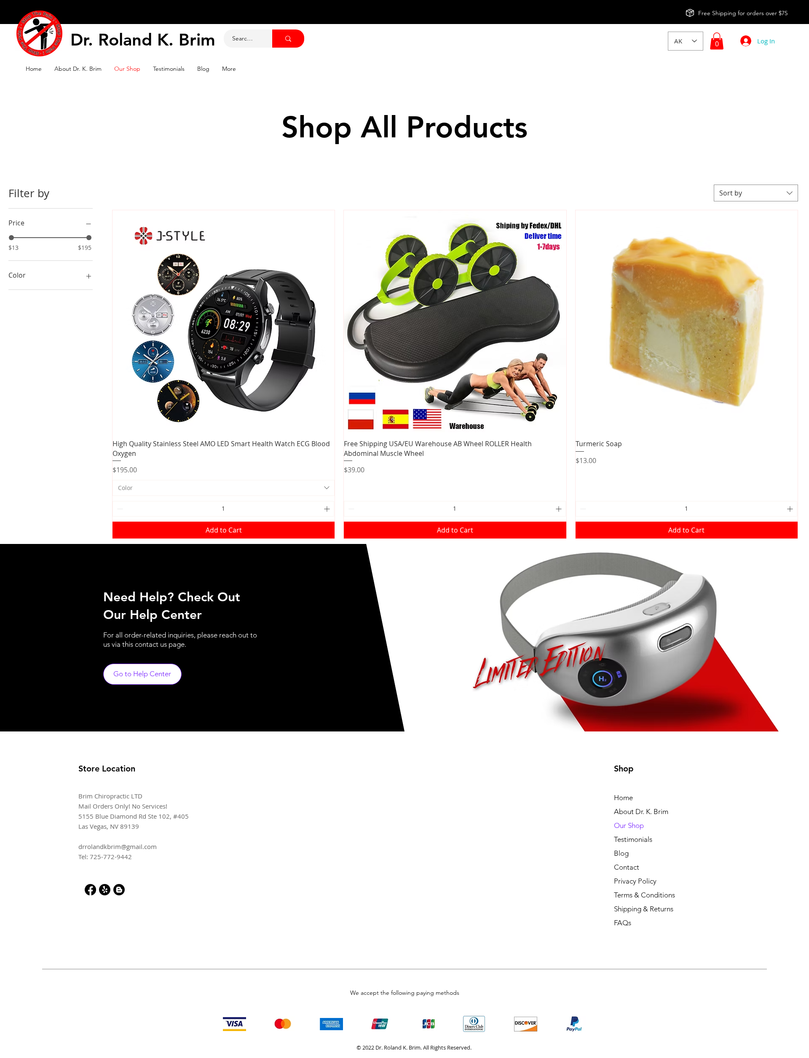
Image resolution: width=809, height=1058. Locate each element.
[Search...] (288, 38)
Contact (626, 867)
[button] (717, 41)
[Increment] (327, 508)
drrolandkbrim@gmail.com (117, 846)
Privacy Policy (635, 881)
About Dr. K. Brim (641, 811)
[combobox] (756, 193)
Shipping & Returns (643, 909)
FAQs (622, 923)
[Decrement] (119, 508)
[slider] (11, 238)
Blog (621, 853)
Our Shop (629, 825)
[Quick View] (224, 321)
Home (623, 797)
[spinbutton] (223, 508)
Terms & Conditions (644, 895)
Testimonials (633, 839)
